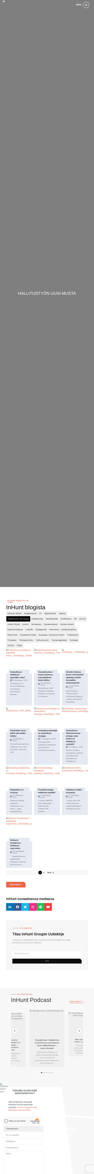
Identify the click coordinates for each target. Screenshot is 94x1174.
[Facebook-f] (17, 907)
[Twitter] (25, 907)
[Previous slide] (15, 1031)
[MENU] (86, 5)
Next (49, 872)
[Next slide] (79, 1031)
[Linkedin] (10, 907)
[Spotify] (40, 907)
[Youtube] (48, 907)
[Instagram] (33, 907)
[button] (41, 1072)
